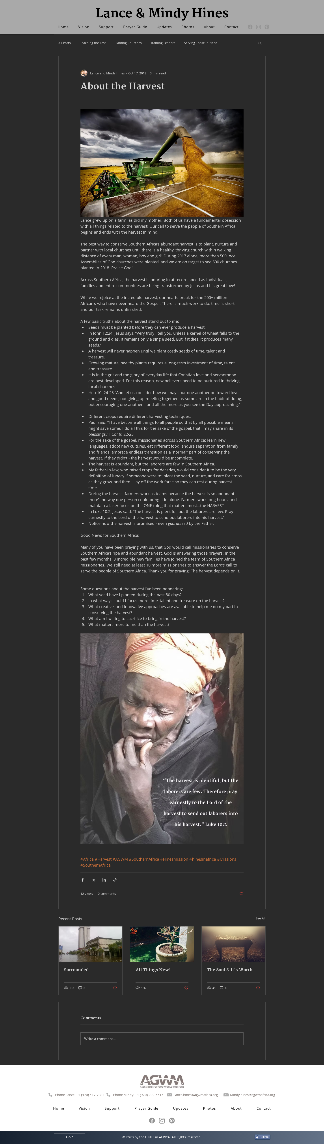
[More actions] (241, 73)
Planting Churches (128, 43)
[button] (260, 43)
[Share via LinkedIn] (104, 880)
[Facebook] (250, 27)
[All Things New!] (162, 944)
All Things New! (153, 969)
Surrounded (76, 969)
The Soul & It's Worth (230, 969)
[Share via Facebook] (82, 880)
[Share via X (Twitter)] (93, 880)
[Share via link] (115, 880)
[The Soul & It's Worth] (233, 944)
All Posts (64, 43)
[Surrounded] (90, 944)
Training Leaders (163, 43)
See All (261, 918)
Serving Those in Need (200, 43)
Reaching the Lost (93, 43)
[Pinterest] (267, 27)
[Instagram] (258, 27)
